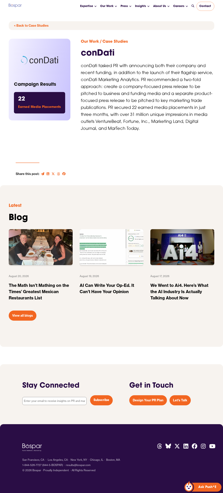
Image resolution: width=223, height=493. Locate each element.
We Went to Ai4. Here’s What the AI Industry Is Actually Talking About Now (179, 291)
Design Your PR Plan (148, 400)
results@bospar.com (78, 465)
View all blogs (22, 316)
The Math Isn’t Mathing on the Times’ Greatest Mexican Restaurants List (39, 291)
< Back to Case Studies (31, 26)
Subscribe (101, 400)
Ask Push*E (207, 487)
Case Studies (115, 42)
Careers (178, 6)
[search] (193, 6)
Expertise (86, 6)
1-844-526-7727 (31, 465)
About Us (159, 6)
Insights (140, 6)
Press (124, 6)
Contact (205, 6)
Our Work (106, 6)
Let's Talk (180, 400)
